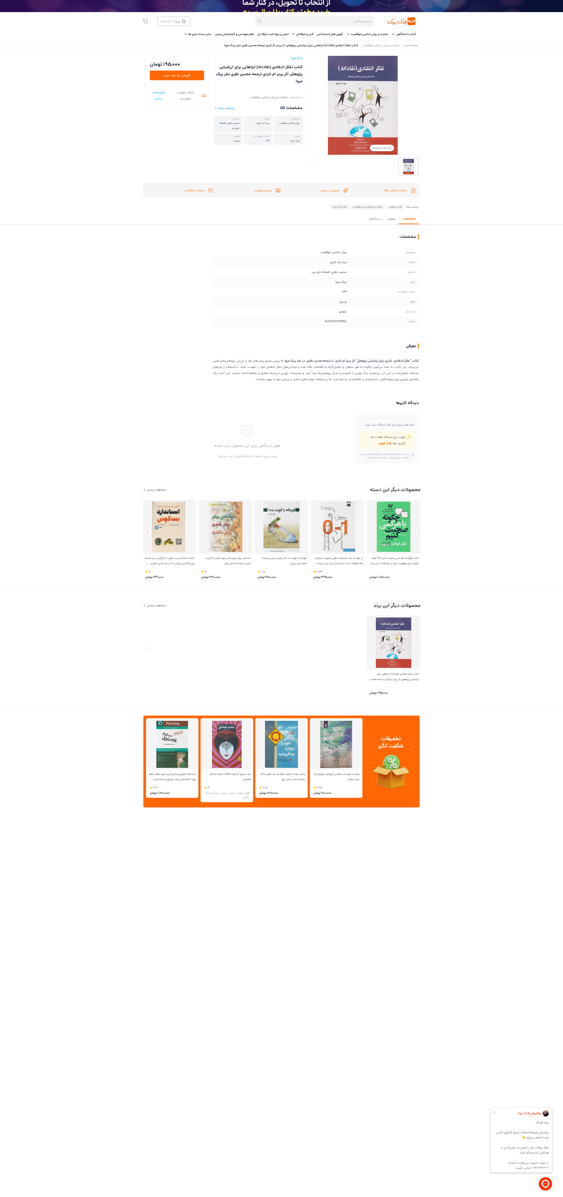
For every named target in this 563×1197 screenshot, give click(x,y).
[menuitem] (404, 34)
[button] (148, 532)
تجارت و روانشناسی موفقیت (368, 207)
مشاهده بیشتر (156, 490)
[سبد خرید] (145, 21)
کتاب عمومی (395, 207)
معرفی (391, 219)
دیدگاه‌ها (374, 219)
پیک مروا (297, 58)
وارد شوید (385, 443)
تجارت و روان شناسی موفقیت (268, 97)
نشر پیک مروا (340, 207)
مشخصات (408, 219)
